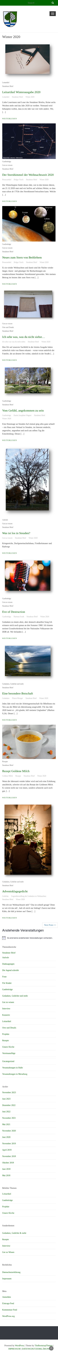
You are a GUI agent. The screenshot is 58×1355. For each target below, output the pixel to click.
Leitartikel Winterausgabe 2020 (21, 92)
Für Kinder (7, 983)
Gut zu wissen (7, 165)
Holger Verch (18, 180)
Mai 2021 (6, 1124)
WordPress (19, 1345)
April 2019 (6, 1150)
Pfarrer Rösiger (17, 698)
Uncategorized (8, 1061)
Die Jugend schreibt (10, 970)
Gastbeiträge (6, 161)
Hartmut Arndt (19, 617)
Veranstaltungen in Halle (12, 1068)
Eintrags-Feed (8, 1303)
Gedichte (5, 896)
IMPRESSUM (14, 1349)
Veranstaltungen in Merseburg (14, 1074)
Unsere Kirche (8, 1047)
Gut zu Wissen (8, 1252)
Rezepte (5, 761)
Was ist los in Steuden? (16, 533)
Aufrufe (5, 520)
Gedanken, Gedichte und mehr (13, 684)
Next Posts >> (50, 925)
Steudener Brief (7, 86)
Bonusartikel (6, 180)
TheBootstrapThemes (43, 1345)
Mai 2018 (6, 1175)
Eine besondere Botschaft (17, 693)
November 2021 (9, 1118)
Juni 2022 (6, 1112)
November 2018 (9, 1156)
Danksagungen (8, 964)
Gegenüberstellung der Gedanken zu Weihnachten (28, 896)
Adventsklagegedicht (15, 891)
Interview (6, 1008)
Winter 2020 (30, 97)
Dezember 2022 (8, 1105)
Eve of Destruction (13, 611)
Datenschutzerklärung (11, 1272)
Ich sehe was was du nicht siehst (13, 342)
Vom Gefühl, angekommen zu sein (23, 410)
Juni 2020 (6, 1137)
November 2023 (9, 1092)
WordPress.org (8, 1316)
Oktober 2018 (8, 1163)
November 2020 (9, 1131)
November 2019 (9, 1143)
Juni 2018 (6, 1169)
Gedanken (5, 698)
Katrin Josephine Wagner (22, 415)
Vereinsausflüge (8, 1053)
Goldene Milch (7, 776)
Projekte (5, 1034)
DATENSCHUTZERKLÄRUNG (36, 1349)
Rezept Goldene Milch (15, 771)
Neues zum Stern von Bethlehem (22, 257)
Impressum (6, 1279)
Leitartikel (5, 82)
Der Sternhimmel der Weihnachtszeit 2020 (28, 174)
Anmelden (6, 1297)
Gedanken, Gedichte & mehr (14, 1233)
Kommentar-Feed (9, 1310)
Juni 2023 (6, 1099)
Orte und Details (8, 327)
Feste (4, 977)
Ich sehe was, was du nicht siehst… (23, 336)
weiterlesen (9, 118)
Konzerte (6, 1015)
